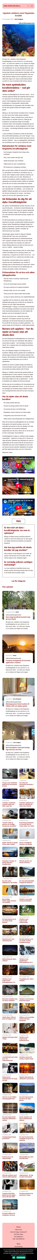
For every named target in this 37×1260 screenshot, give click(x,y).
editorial (21, 23)
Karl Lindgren (19, 19)
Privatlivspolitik (21, 1257)
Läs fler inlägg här (18, 581)
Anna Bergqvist (17, 699)
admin (17, 612)
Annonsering (18, 1246)
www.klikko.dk (20, 1239)
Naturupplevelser (29, 23)
